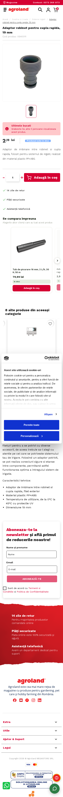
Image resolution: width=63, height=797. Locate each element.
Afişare (48, 414)
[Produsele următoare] (57, 261)
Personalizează (29, 435)
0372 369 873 (52, 2)
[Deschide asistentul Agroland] (55, 789)
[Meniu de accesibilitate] (57, 778)
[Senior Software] (31, 793)
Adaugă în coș (45, 177)
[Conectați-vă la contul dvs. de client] (48, 10)
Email (9, 562)
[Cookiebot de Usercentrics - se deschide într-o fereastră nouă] (45, 358)
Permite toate (31, 424)
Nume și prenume (17, 547)
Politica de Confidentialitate (33, 591)
